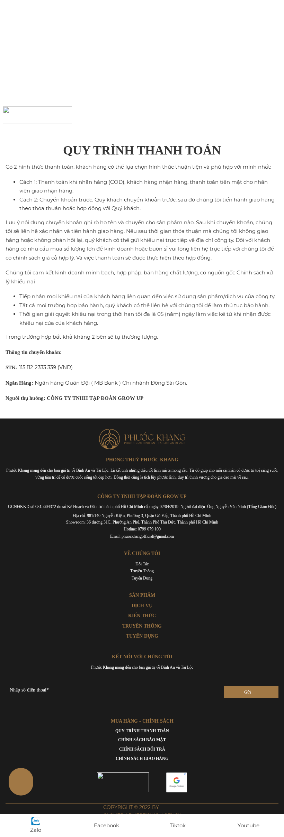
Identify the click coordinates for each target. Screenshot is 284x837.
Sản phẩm (142, 595)
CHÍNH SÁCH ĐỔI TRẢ (142, 749)
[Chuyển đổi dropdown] (253, 115)
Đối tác (142, 564)
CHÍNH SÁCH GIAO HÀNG (142, 758)
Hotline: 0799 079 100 (142, 529)
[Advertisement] (142, 51)
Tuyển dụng (142, 578)
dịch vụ (142, 605)
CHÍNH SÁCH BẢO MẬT (142, 739)
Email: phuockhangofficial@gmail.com (142, 536)
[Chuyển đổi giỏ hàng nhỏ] (233, 115)
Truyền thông (142, 570)
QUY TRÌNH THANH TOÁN (142, 730)
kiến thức (142, 615)
